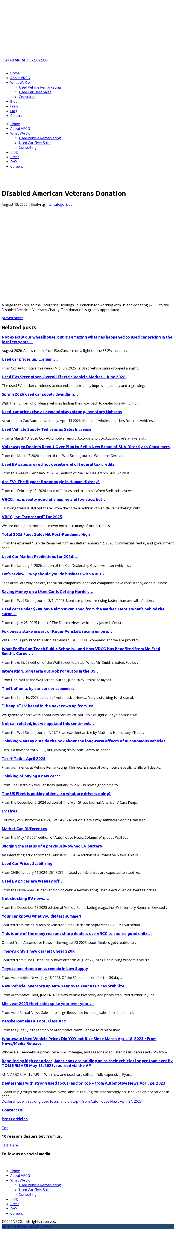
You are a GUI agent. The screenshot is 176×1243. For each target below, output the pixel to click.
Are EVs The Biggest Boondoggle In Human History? (51, 482)
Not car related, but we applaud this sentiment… (48, 723)
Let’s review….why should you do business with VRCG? (53, 574)
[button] (3, 56)
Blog (13, 101)
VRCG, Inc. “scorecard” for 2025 (32, 517)
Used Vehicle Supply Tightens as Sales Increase (46, 429)
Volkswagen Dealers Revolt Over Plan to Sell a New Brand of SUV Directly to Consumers (86, 446)
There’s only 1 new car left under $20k (38, 951)
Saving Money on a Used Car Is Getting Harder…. (47, 591)
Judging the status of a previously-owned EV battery (52, 846)
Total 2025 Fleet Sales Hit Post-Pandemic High (46, 534)
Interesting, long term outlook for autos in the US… (51, 671)
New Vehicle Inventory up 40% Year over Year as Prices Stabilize (63, 986)
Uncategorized (60, 204)
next (19, 318)
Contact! (13, 60)
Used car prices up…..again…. (30, 359)
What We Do (20, 82)
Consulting (27, 96)
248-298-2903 (37, 60)
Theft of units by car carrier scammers (38, 688)
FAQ (13, 111)
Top (5, 1127)
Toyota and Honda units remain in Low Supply (45, 968)
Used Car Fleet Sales (35, 92)
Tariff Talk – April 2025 (24, 758)
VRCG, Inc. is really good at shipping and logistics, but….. (55, 499)
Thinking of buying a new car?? (31, 776)
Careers (16, 116)
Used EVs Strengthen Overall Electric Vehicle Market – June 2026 (64, 377)
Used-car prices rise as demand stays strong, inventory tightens (62, 411)
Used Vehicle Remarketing (40, 87)
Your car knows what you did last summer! (41, 916)
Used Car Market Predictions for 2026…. (40, 556)
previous (9, 318)
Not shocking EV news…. (25, 898)
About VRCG (20, 78)
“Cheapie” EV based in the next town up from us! (47, 706)
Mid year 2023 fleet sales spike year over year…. (48, 1003)
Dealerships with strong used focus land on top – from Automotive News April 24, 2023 (83, 1083)
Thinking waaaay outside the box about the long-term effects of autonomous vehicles (83, 741)
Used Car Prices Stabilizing (27, 863)
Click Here (10, 1145)
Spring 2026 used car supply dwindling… (40, 394)
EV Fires (9, 811)
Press (14, 106)
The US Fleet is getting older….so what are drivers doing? (56, 793)
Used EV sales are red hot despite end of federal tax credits (58, 464)
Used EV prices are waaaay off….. (34, 881)
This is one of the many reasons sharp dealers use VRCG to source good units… (77, 933)
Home (15, 73)
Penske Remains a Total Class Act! (34, 1021)
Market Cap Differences (24, 828)
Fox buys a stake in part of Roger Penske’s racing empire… (57, 631)
